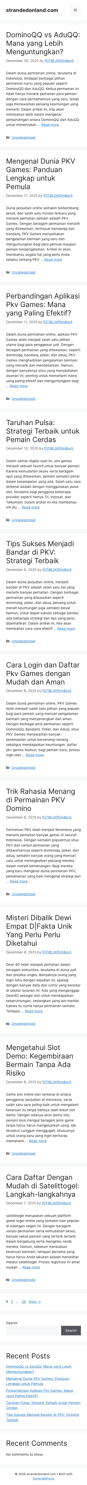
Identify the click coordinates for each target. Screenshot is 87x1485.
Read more (50, 125)
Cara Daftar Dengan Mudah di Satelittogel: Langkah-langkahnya (42, 1185)
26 (24, 1302)
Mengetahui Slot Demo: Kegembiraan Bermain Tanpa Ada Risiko (39, 1060)
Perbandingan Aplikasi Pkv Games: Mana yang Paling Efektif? (43, 304)
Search (11, 1323)
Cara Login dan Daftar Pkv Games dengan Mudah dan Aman (43, 673)
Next (35, 1302)
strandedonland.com (32, 10)
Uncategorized (23, 137)
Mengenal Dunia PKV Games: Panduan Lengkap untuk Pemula (40, 174)
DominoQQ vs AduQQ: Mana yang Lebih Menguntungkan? (43, 43)
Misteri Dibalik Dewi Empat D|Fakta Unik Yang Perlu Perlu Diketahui (39, 930)
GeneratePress (43, 1478)
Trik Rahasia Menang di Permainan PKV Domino (40, 799)
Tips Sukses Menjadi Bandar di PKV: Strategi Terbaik (40, 552)
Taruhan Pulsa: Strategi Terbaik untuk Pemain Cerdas (43, 431)
